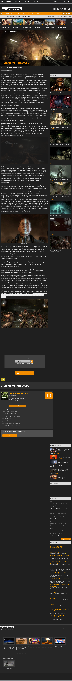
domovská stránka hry (16, 400)
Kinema (15, 1)
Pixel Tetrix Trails (32, 646)
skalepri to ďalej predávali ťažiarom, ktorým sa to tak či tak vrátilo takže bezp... (60, 582)
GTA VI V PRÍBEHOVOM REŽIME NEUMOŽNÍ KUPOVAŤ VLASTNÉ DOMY (60, 478)
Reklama (12, 676)
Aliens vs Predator (6, 418)
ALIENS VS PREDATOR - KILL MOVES (59, 127)
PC (5, 70)
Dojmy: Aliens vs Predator (7, 411)
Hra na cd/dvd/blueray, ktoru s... (58, 508)
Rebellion (22, 398)
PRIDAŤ (58, 16)
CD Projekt (17, 398)
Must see (52, 531)
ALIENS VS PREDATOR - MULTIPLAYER (59, 144)
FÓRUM (37, 13)
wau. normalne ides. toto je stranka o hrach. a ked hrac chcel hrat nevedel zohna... (60, 565)
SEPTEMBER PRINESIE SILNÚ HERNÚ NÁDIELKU (64, 456)
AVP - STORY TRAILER (55, 215)
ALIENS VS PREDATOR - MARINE (58, 162)
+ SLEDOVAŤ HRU (17, 405)
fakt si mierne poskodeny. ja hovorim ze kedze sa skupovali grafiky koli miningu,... (60, 612)
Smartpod (8, 1)
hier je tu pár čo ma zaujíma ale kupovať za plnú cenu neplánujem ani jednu (59, 606)
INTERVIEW (18, 16)
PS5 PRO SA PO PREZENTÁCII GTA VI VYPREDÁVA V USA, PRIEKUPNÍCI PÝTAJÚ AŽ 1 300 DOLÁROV (59, 463)
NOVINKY (6, 13)
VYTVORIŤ (64, 539)
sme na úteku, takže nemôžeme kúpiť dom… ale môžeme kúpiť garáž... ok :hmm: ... (60, 549)
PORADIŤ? (66, 16)
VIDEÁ (20, 13)
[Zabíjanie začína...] (24, 242)
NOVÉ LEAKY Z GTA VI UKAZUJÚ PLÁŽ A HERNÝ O (49, 27)
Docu (37, 1)
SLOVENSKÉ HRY (26, 16)
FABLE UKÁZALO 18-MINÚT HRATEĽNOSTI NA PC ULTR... (57, 616)
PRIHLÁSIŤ (9, 435)
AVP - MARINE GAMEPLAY (56, 109)
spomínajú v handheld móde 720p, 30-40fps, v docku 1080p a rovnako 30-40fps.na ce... (60, 600)
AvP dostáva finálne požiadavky (9, 425)
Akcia (12, 399)
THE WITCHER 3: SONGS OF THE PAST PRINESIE (61, 27)
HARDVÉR (30, 13)
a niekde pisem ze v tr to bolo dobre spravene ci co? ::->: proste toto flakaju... (60, 618)
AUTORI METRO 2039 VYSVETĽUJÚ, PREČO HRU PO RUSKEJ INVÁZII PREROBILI (60, 471)
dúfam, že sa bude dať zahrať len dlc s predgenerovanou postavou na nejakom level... (60, 594)
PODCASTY (12, 16)
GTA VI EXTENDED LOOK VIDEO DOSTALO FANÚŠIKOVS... (58, 573)
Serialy (51, 528)
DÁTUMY (32, 16)
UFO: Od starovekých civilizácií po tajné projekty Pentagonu (9, 670)
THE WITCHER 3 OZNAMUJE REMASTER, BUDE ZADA (17, 27)
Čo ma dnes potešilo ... (55, 525)
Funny (33, 1)
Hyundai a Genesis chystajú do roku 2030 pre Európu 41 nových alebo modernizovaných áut (9, 648)
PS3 (7, 70)
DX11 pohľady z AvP (6, 420)
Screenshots (53, 521)
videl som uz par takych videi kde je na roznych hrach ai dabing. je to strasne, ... (60, 570)
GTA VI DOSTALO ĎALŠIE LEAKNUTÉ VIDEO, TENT (27, 27)
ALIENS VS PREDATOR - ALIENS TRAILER (60, 233)
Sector (3, 1)
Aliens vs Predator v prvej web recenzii (10, 421)
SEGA (13, 398)
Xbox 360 (9, 70)
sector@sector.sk (37, 678)
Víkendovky (44, 646)
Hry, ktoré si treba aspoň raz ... (57, 511)
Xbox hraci (52, 505)
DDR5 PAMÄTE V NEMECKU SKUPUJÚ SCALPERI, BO (39, 27)
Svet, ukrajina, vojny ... (55, 535)
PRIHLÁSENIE (66, 1)
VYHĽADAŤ (50, 16)
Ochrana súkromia (5, 676)
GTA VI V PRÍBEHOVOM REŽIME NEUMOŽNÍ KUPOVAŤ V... (58, 546)
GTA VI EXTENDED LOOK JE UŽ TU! (6, 26)
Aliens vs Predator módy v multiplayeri (10, 423)
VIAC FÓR (68, 539)
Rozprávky (27, 1)
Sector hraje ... (53, 518)
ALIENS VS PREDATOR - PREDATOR (59, 179)
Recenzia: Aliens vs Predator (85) (9, 416)
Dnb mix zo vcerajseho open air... (58, 501)
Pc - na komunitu (54, 515)
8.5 (48, 395)
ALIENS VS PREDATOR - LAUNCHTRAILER (56, 251)
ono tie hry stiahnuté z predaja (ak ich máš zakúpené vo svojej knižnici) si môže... (59, 559)
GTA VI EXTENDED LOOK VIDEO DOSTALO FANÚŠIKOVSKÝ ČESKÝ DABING (60, 451)
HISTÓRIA (7, 16)
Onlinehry (20, 1)
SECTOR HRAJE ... (54, 552)
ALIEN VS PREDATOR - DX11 (57, 92)
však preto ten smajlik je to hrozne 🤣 (58, 553)
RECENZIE (13, 13)
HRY (24, 13)
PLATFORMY (66, 13)
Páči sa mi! (24, 373)
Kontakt (16, 676)
